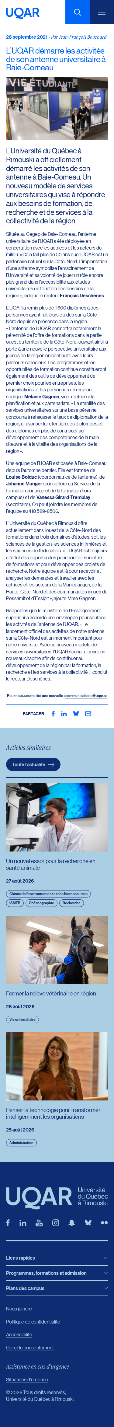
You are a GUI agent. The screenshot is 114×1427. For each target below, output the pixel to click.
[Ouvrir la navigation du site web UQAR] (102, 12)
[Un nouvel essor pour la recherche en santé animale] (57, 817)
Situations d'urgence (27, 1379)
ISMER (14, 902)
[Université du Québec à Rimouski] (23, 13)
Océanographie (41, 902)
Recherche (72, 902)
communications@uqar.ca (86, 695)
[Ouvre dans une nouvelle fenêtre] (53, 714)
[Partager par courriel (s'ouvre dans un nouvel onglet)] (88, 714)
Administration (21, 1142)
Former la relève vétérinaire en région (51, 993)
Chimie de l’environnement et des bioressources (48, 893)
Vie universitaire (22, 1019)
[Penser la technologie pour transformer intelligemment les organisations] (57, 1066)
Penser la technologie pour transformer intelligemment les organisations (53, 1113)
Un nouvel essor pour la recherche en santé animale (50, 864)
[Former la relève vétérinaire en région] (57, 950)
